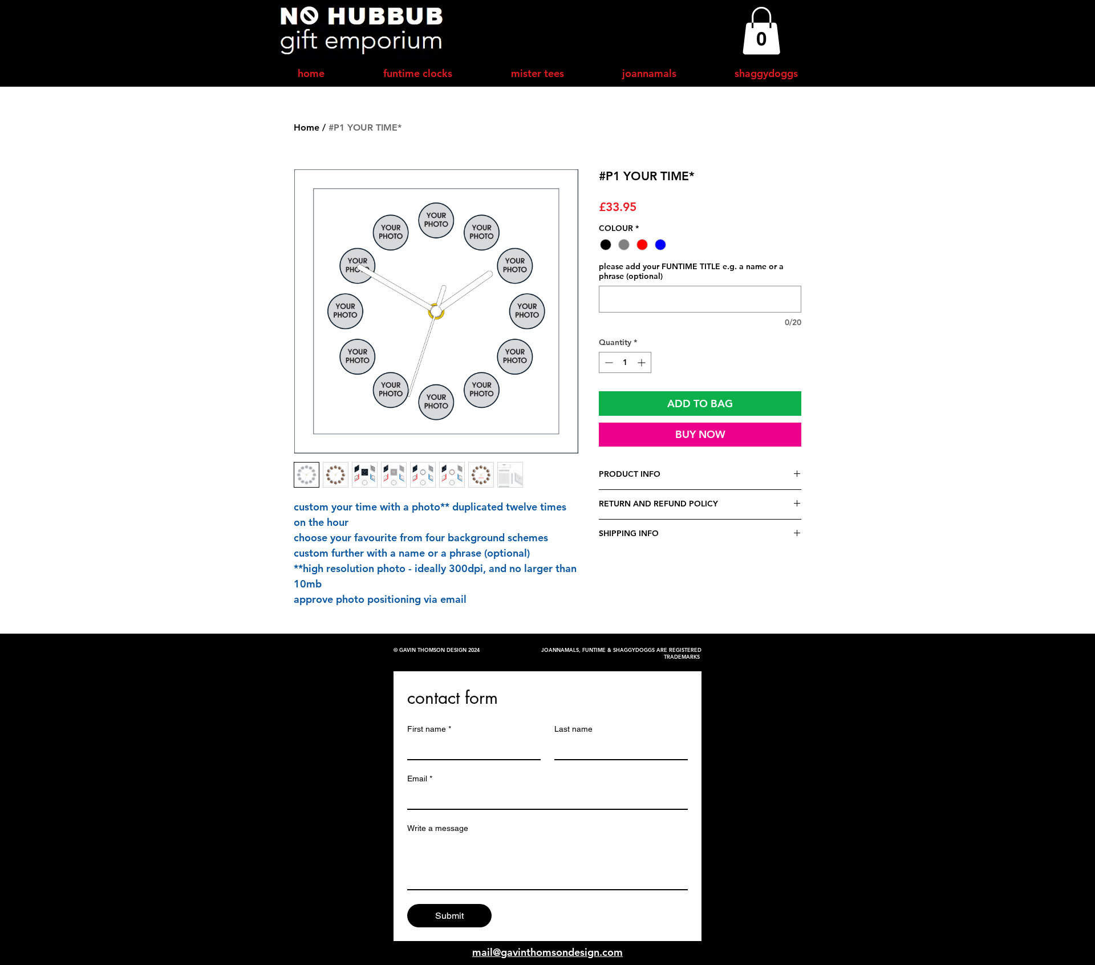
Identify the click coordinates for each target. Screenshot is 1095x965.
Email (419, 778)
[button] (761, 31)
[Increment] (642, 362)
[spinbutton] (625, 362)
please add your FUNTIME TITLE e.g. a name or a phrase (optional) (691, 271)
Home (306, 127)
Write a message (437, 828)
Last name (573, 728)
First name (429, 728)
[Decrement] (608, 362)
